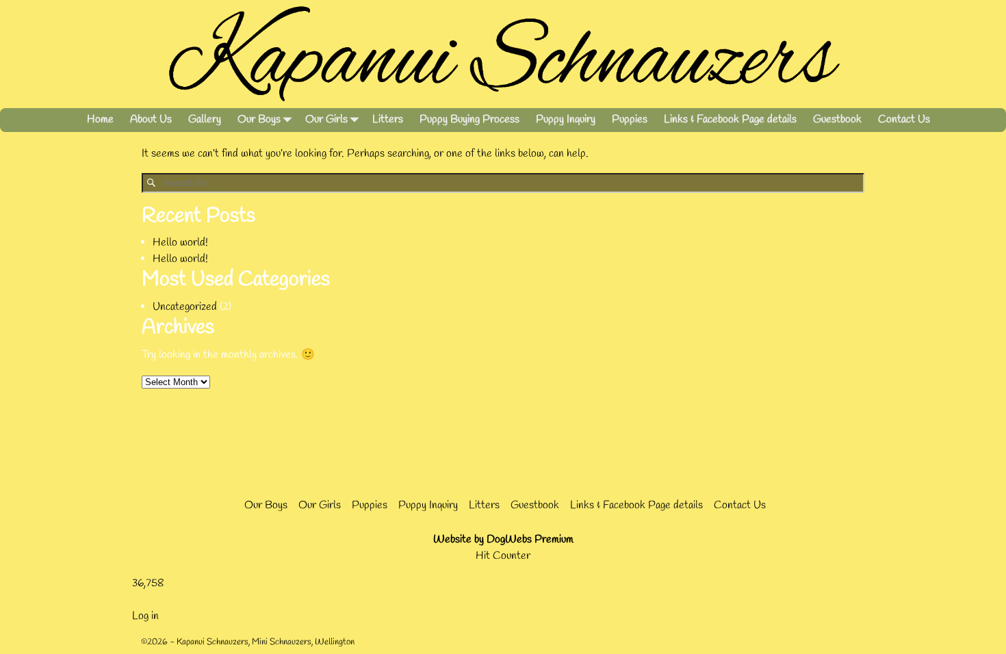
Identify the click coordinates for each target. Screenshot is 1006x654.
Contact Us (904, 119)
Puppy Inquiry (565, 119)
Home (100, 119)
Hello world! (180, 242)
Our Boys (259, 119)
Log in (145, 616)
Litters (387, 119)
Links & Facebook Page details (730, 119)
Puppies (629, 119)
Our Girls (326, 119)
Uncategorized (185, 307)
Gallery (204, 119)
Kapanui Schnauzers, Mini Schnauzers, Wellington (265, 642)
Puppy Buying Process (469, 119)
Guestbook (837, 119)
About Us (151, 119)
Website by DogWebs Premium (503, 539)
